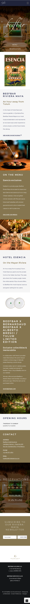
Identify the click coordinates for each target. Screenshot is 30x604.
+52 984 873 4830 (8, 452)
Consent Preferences (16, 593)
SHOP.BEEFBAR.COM (9, 389)
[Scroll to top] (27, 600)
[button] (15, 495)
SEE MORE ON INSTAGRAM (11, 135)
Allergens (24, 593)
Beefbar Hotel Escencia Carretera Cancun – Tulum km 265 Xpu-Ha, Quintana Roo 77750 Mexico (14, 444)
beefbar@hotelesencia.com (11, 458)
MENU (14, 45)
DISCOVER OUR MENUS (10, 214)
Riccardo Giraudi (17, 591)
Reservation (15, 49)
